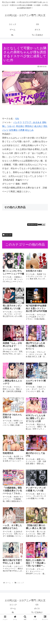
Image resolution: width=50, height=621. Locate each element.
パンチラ (17, 122)
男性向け (29, 126)
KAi (17, 118)
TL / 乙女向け (37, 612)
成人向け (38, 126)
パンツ (5, 130)
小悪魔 (21, 130)
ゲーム (13, 608)
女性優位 (13, 130)
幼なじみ (29, 130)
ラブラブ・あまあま (32, 122)
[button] (44, 433)
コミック (8, 235)
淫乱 (45, 126)
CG (37, 605)
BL (13, 612)
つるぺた (11, 126)
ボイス (37, 608)
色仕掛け (20, 126)
